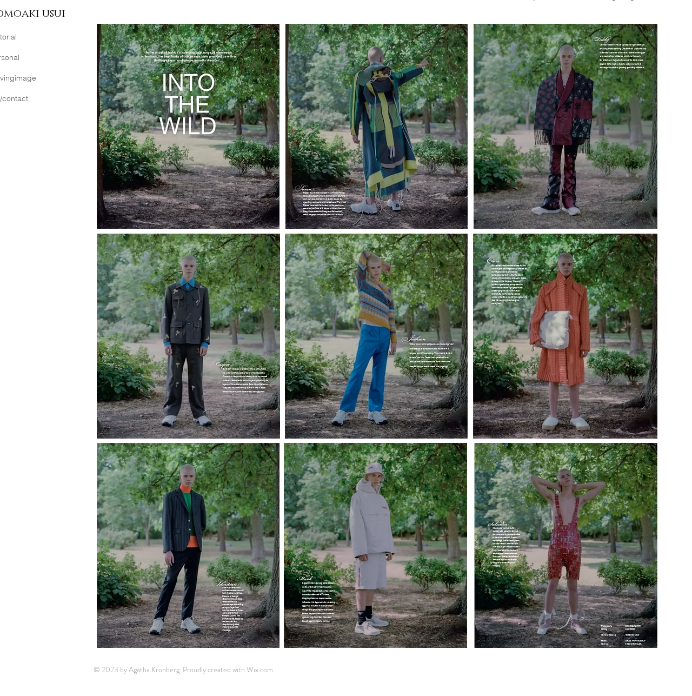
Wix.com (260, 669)
